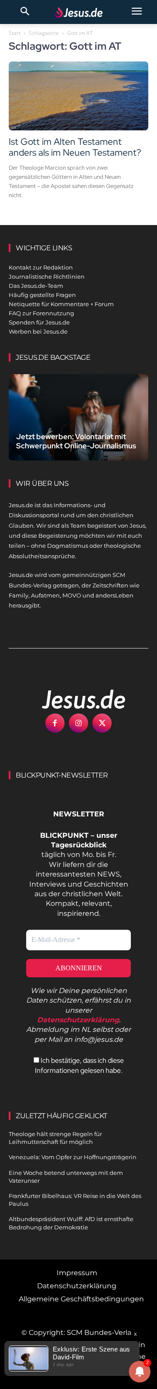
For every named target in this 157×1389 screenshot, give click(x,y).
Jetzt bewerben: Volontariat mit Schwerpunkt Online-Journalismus (76, 441)
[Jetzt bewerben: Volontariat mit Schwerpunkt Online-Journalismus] (78, 417)
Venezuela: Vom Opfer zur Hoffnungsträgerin (73, 1157)
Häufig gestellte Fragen (42, 294)
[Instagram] (78, 723)
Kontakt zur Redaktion (41, 267)
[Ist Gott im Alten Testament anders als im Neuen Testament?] (78, 95)
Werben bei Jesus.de (38, 331)
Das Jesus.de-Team (36, 285)
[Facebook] (55, 723)
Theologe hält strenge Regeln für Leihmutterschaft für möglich (55, 1137)
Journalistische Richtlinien (47, 276)
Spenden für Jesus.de (39, 322)
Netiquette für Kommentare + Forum (61, 303)
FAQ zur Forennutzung (41, 313)
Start (14, 33)
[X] (102, 723)
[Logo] (74, 699)
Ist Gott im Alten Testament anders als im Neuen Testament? (75, 147)
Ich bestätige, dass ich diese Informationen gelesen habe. (79, 1065)
